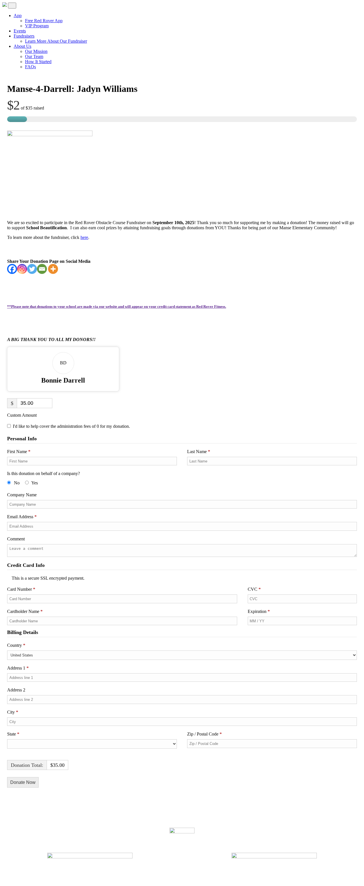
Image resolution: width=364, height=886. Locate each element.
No (17, 482)
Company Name (22, 494)
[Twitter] (32, 269)
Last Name (198, 451)
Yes (34, 482)
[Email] (42, 269)
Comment (16, 538)
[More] (53, 269)
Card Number (21, 589)
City (12, 712)
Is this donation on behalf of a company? (43, 473)
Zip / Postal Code (204, 734)
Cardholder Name (25, 611)
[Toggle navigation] (12, 6)
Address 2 (16, 689)
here (84, 237)
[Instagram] (22, 269)
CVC (254, 589)
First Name (18, 451)
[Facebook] (12, 269)
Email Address (22, 516)
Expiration (259, 611)
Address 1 (18, 668)
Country (16, 645)
